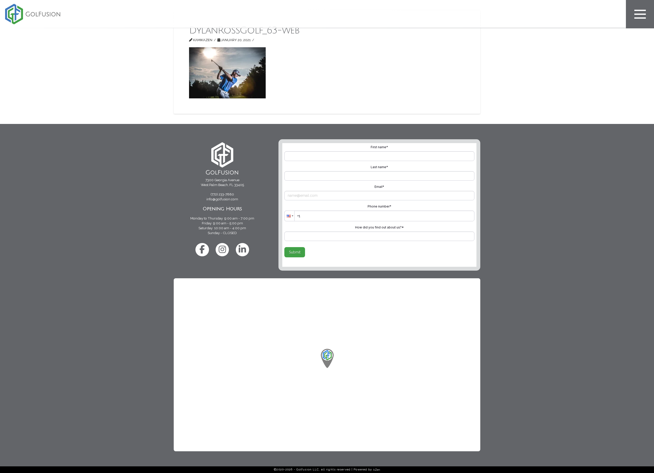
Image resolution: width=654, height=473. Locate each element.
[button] (640, 14)
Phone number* (379, 206)
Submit (294, 252)
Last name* (379, 167)
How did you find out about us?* (379, 227)
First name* (379, 147)
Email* (379, 187)
